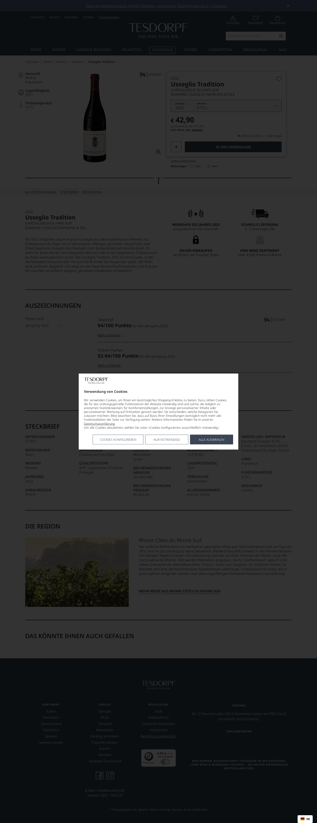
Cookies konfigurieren (118, 440)
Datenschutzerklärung (99, 423)
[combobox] (305, 819)
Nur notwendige (167, 440)
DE (308, 819)
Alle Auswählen (211, 440)
